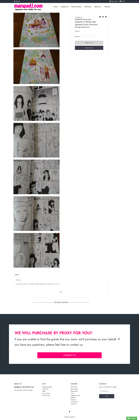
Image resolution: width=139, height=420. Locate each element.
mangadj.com (79, 17)
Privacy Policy (46, 393)
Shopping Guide (47, 387)
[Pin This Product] (106, 17)
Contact (107, 7)
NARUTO (73, 397)
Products (64, 7)
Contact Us (45, 389)
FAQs (43, 391)
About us (97, 7)
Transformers (74, 402)
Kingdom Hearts (75, 395)
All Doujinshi (74, 389)
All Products (74, 387)
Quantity (77, 36)
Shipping (88, 7)
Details (17, 275)
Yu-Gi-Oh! (73, 404)
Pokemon (73, 400)
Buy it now (89, 48)
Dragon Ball (74, 391)
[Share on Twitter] (103, 17)
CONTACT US (69, 355)
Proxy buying (76, 7)
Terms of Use (46, 395)
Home (56, 7)
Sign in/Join (114, 1)
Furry (72, 393)
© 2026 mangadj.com (69, 417)
